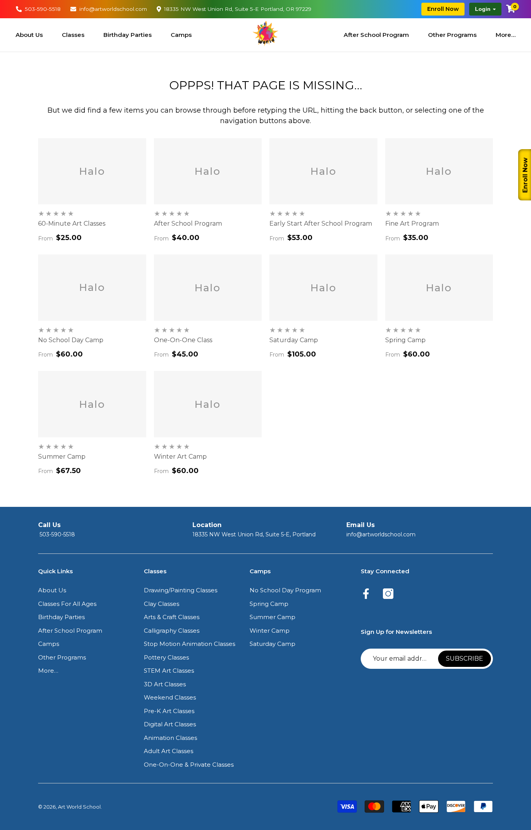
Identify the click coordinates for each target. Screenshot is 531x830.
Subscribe (464, 658)
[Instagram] (388, 594)
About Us (29, 34)
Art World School (79, 807)
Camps (181, 34)
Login (483, 9)
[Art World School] (265, 33)
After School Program (376, 34)
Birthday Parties (127, 34)
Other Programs (452, 34)
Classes (73, 34)
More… (505, 34)
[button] (52, 590)
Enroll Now (443, 8)
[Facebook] (366, 594)
